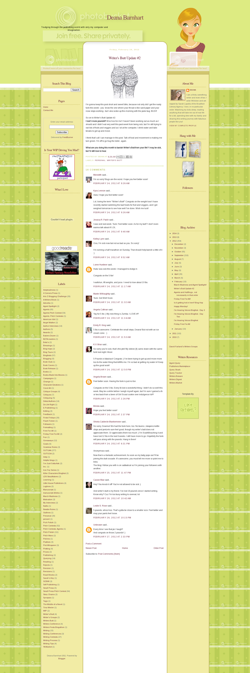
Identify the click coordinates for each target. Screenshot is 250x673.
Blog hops (47, 349)
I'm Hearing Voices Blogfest (186, 320)
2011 (174, 333)
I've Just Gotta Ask (51, 463)
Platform (47, 542)
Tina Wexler (48, 607)
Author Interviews (50, 326)
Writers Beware (176, 376)
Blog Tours (48, 352)
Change (46, 382)
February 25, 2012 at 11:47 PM (112, 473)
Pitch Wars (48, 536)
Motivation (47, 499)
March (177, 278)
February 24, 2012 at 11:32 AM (112, 302)
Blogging (47, 359)
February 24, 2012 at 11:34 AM (112, 318)
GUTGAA (47, 450)
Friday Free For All (51, 434)
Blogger (61, 659)
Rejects (46, 565)
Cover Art (47, 388)
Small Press (48, 588)
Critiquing (47, 398)
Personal (47, 516)
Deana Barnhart (125, 17)
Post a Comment (93, 544)
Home (45, 107)
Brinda (96, 406)
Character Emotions (52, 385)
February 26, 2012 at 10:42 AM (112, 498)
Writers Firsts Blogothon (53, 627)
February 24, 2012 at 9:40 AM (111, 232)
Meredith (97, 175)
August (177, 259)
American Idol (49, 319)
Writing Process (50, 640)
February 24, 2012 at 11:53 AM (112, 337)
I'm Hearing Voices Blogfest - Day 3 (189, 310)
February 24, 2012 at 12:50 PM (112, 369)
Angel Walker (49, 323)
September (179, 255)
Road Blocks (48, 575)
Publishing (48, 555)
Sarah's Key (48, 578)
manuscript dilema (51, 493)
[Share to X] (124, 157)
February (178, 282)
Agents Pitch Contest (52, 313)
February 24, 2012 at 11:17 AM (112, 286)
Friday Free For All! (182, 299)
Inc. (44, 467)
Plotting (46, 549)
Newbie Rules (49, 509)
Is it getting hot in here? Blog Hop (188, 303)
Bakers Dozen (49, 336)
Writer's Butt (48, 614)
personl (46, 519)
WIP (45, 611)
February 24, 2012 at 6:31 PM (111, 443)
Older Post (158, 548)
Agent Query (174, 363)
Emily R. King (99, 325)
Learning (47, 480)
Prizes (46, 552)
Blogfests (47, 355)
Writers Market (175, 383)
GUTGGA (47, 454)
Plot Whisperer (49, 545)
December (179, 244)
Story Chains (49, 594)
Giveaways (48, 440)
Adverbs (46, 303)
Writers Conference (51, 624)
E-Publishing (49, 408)
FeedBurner (67, 137)
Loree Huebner (100, 265)
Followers (47, 424)
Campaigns (48, 378)
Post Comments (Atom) (109, 554)
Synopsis (47, 598)
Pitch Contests (49, 526)
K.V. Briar (97, 344)
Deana (193, 90)
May (176, 270)
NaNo (45, 506)
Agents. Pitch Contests (53, 316)
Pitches (46, 539)
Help (45, 457)
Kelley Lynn (98, 239)
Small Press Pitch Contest (54, 591)
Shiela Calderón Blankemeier (107, 422)
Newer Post (91, 548)
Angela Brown (99, 377)
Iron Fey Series (49, 470)
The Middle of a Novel (52, 604)
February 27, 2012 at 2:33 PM (111, 537)
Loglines (47, 486)
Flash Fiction (49, 421)
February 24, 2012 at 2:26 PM (111, 399)
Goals (45, 444)
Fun (45, 437)
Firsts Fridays (49, 418)
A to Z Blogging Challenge (54, 296)
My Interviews (49, 503)
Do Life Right (48, 405)
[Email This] (118, 157)
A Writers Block (49, 300)
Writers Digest (175, 379)
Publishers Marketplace (179, 366)
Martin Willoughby (101, 294)
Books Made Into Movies (53, 375)
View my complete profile (182, 126)
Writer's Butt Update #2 (124, 57)
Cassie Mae (98, 480)
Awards (46, 332)
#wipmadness (49, 290)
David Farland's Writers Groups (183, 347)
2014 (174, 233)
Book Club (47, 362)
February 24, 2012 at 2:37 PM (111, 414)
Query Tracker (175, 373)
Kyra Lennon (99, 191)
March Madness (50, 496)
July (176, 263)
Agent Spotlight (49, 306)
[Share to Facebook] (127, 157)
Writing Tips (48, 644)
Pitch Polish (48, 532)
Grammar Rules (50, 447)
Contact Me (48, 110)
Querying (47, 558)
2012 (174, 241)
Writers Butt (48, 621)
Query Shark (174, 370)
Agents (46, 309)
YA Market (47, 647)
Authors (46, 329)
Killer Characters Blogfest (54, 473)
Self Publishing (50, 585)
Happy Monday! (181, 306)
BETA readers (49, 339)
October (178, 252)
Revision (47, 568)
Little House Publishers (53, 483)
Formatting (48, 427)
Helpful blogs (49, 460)
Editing (46, 411)
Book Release (49, 368)
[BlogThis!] (121, 157)
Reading (47, 562)
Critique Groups (50, 391)
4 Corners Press (50, 293)
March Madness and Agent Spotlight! (190, 285)
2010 (174, 337)
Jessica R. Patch (101, 220)
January (178, 329)
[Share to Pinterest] (130, 157)
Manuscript (48, 490)
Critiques (47, 395)
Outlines (47, 513)
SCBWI (46, 581)
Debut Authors (49, 401)
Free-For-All (48, 431)
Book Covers (48, 365)
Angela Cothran (100, 309)
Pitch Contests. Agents (53, 529)
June (176, 267)
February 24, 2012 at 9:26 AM (111, 183)
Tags (45, 601)
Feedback (47, 414)
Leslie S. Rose (100, 506)
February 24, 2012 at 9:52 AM (111, 257)
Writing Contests (50, 637)
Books (46, 372)
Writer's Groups (50, 617)
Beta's (46, 342)
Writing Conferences (52, 634)
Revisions (47, 571)
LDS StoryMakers (50, 476)
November (179, 248)
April (176, 274)
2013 (174, 237)
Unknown (97, 525)
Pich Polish (48, 522)
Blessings (47, 345)
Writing (46, 630)
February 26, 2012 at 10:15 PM (112, 517)
